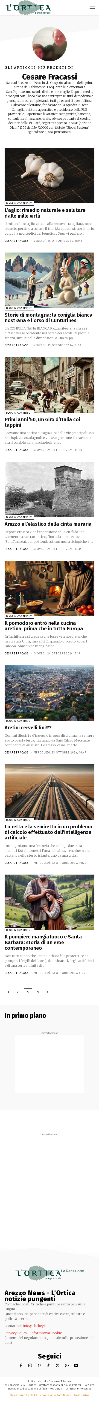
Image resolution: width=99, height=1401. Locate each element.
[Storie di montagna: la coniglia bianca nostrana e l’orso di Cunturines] (49, 280)
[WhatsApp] (67, 1366)
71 (18, 992)
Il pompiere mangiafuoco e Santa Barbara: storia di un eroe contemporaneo (43, 942)
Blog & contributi (19, 203)
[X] (57, 1366)
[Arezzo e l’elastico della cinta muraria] (49, 489)
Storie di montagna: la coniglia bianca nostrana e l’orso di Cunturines (49, 318)
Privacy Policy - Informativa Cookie (33, 1333)
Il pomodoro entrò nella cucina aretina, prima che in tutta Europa (44, 626)
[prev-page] (8, 992)
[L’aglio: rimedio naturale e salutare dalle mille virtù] (49, 176)
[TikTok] (48, 1366)
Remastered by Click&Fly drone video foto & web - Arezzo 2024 (49, 1395)
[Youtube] (76, 1366)
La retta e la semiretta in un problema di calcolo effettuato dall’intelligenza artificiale (48, 832)
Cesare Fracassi (17, 240)
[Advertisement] (49, 1064)
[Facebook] (21, 1366)
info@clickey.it (35, 1326)
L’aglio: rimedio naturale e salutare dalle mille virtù (45, 213)
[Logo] (28, 7)
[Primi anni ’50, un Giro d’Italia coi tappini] (49, 385)
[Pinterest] (39, 1366)
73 (38, 992)
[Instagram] (30, 1366)
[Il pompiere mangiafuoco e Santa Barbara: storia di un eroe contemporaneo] (49, 902)
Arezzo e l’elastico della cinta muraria (48, 524)
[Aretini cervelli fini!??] (49, 693)
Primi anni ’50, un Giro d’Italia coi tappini (42, 422)
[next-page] (48, 992)
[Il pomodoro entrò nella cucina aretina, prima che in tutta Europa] (49, 588)
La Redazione (72, 1270)
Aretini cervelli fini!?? (28, 728)
